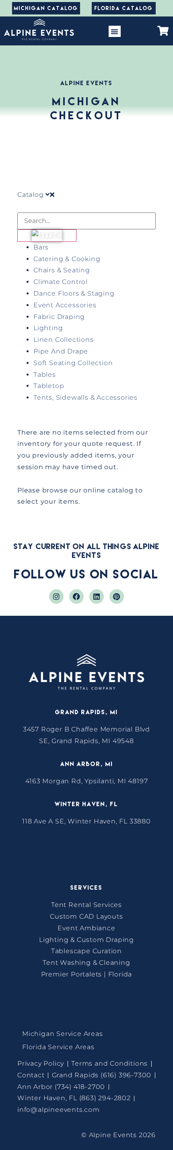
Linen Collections (63, 339)
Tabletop (48, 386)
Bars (41, 247)
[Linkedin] (96, 596)
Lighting (48, 328)
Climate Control (60, 282)
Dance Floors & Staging (74, 293)
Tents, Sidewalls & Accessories (85, 397)
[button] (114, 31)
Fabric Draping (59, 317)
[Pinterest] (116, 596)
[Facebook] (76, 596)
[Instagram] (56, 596)
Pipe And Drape (60, 351)
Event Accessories (65, 305)
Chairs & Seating (61, 270)
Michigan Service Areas (62, 1034)
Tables (44, 374)
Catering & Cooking (66, 259)
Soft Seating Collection (73, 363)
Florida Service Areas (58, 1047)
